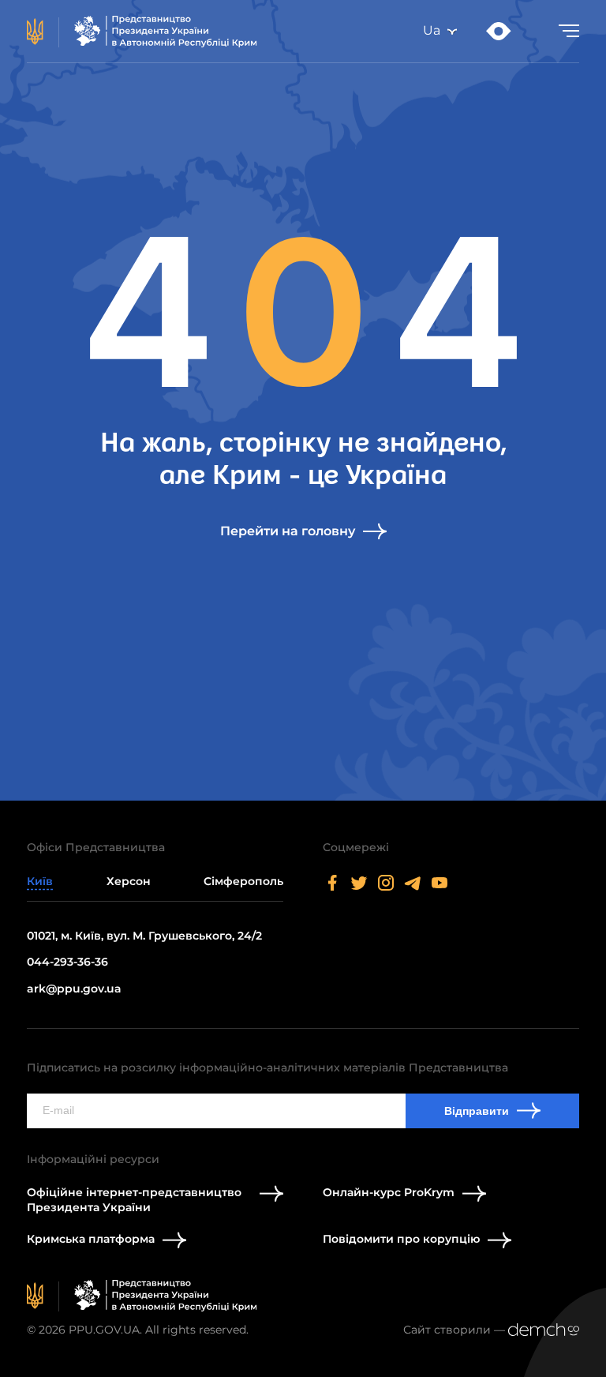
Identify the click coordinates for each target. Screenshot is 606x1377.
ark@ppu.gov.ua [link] (74, 988)
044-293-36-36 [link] (67, 962)
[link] (142, 31)
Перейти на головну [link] (287, 530)
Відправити (476, 1111)
